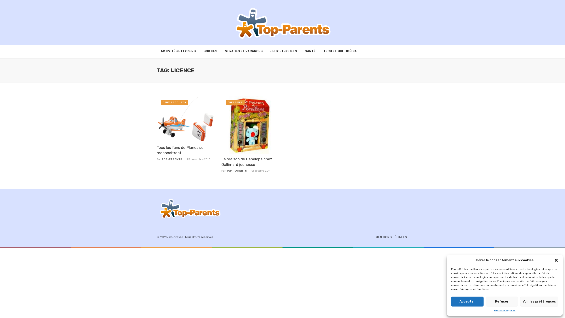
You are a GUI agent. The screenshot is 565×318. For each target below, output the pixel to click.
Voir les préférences (539, 301)
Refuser (501, 301)
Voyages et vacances (244, 51)
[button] (556, 260)
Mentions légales (505, 310)
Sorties (210, 51)
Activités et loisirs (178, 51)
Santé (310, 51)
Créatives (235, 102)
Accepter (467, 301)
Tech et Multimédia (340, 51)
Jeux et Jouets (283, 51)
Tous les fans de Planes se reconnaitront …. (180, 150)
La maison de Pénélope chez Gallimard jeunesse (246, 162)
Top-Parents (172, 159)
